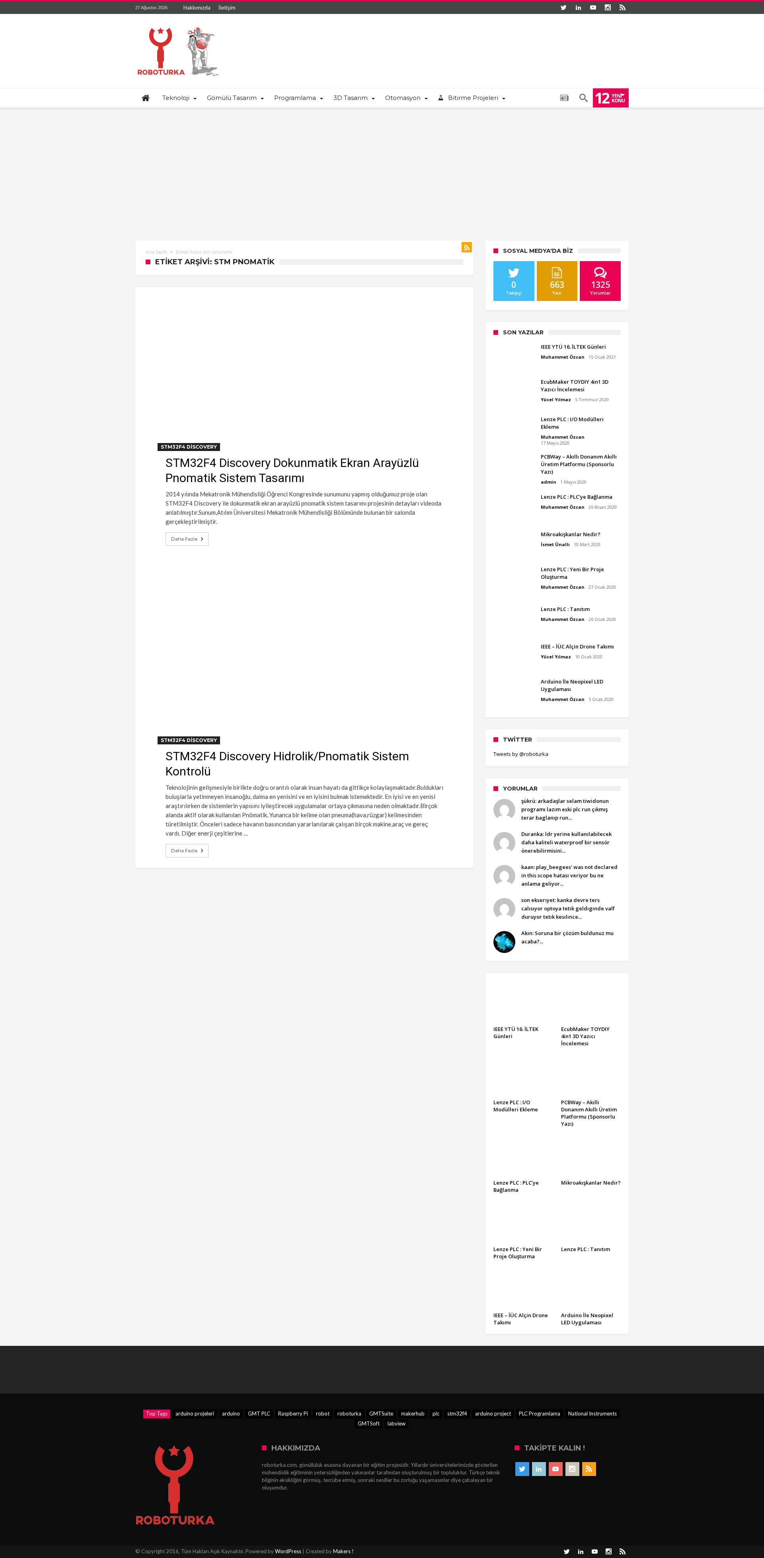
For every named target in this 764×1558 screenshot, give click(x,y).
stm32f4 (457, 1413)
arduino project (493, 1413)
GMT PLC (259, 1413)
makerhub (413, 1413)
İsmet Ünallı (555, 544)
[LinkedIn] (578, 7)
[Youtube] (593, 7)
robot (322, 1413)
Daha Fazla (184, 539)
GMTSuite (381, 1413)
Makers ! (343, 1551)
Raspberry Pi (293, 1413)
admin (548, 482)
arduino (231, 1413)
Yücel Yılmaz (556, 399)
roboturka (349, 1413)
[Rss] (622, 7)
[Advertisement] (382, 169)
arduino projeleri (194, 1413)
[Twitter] (563, 7)
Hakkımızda (196, 7)
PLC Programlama (539, 1413)
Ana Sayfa (156, 252)
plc (436, 1413)
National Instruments (592, 1413)
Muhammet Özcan (563, 357)
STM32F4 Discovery (189, 447)
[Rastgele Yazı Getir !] (564, 97)
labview (396, 1423)
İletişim (227, 7)
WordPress (288, 1551)
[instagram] (607, 7)
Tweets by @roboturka (520, 754)
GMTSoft (369, 1423)
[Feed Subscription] (467, 247)
